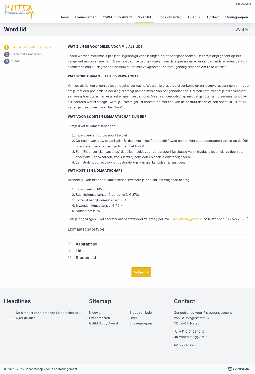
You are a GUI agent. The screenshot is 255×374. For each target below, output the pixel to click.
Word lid (144, 17)
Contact (213, 17)
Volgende (141, 272)
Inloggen (243, 3)
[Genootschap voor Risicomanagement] (20, 12)
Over (192, 17)
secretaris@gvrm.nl (187, 219)
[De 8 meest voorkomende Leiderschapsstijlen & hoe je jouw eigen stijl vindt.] (9, 315)
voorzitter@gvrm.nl (193, 337)
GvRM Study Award (117, 17)
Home (64, 17)
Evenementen (85, 17)
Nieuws (94, 313)
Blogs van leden (169, 17)
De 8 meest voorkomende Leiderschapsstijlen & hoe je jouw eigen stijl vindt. (48, 313)
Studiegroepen (236, 17)
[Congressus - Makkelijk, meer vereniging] (238, 369)
